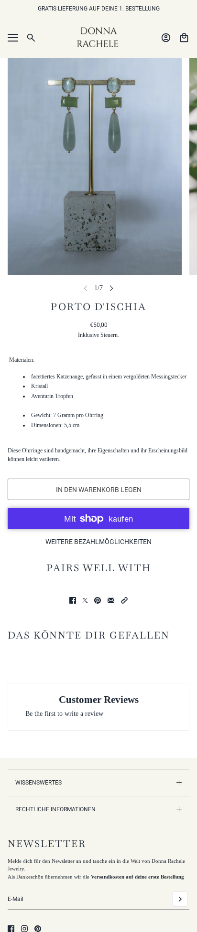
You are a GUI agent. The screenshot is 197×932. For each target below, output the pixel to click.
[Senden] (179, 899)
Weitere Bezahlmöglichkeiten (98, 541)
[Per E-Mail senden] (111, 600)
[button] (124, 600)
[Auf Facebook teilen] (72, 600)
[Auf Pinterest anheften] (97, 600)
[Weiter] (111, 288)
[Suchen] (31, 37)
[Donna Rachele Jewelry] (98, 37)
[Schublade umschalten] (13, 38)
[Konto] (166, 37)
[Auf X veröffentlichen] (85, 600)
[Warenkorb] (184, 37)
